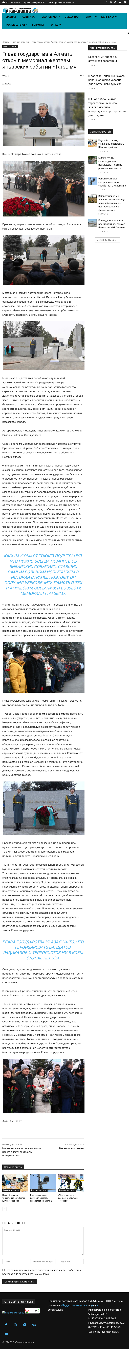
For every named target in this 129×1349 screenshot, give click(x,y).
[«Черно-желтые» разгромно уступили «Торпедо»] (71, 1183)
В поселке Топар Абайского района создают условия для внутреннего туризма (106, 80)
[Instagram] (111, 2)
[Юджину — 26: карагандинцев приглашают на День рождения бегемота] (92, 160)
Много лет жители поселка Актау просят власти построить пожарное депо (21, 1152)
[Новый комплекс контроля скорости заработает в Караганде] (43, 1183)
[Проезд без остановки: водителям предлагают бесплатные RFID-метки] (92, 223)
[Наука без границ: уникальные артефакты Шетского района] (15, 1183)
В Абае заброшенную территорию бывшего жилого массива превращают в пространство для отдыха (107, 107)
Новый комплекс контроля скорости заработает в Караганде (42, 1198)
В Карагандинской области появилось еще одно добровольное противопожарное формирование (111, 203)
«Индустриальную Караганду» (79, 1305)
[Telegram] (115, 2)
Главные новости (20, 42)
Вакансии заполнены (71, 1148)
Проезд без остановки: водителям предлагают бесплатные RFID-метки (111, 224)
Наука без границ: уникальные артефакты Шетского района (13, 1198)
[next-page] (10, 1209)
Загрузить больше (106, 239)
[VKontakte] (120, 2)
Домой (5, 42)
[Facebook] (106, 2)
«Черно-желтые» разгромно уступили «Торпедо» (68, 1198)
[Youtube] (125, 2)
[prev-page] (4, 1209)
